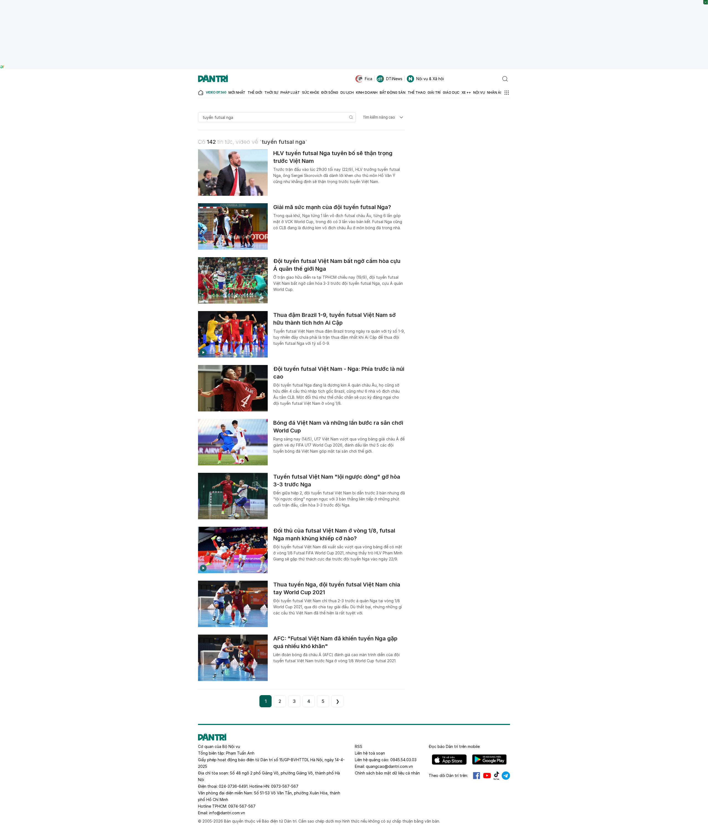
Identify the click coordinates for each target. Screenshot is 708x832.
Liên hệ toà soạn (370, 753)
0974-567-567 (242, 806)
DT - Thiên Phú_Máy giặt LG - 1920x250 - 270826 (354, 2)
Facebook (476, 775)
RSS (358, 746)
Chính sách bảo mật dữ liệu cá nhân (387, 773)
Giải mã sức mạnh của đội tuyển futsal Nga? (332, 207)
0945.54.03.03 (403, 759)
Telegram (506, 775)
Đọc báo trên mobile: (454, 746)
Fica (368, 78)
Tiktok (496, 775)
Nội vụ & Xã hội (430, 78)
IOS (449, 759)
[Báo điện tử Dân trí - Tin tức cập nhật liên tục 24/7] (213, 79)
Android (489, 759)
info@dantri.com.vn (227, 812)
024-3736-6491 (233, 786)
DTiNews (394, 78)
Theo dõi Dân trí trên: (448, 775)
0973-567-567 (284, 786)
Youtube (487, 775)
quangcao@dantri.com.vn (389, 766)
